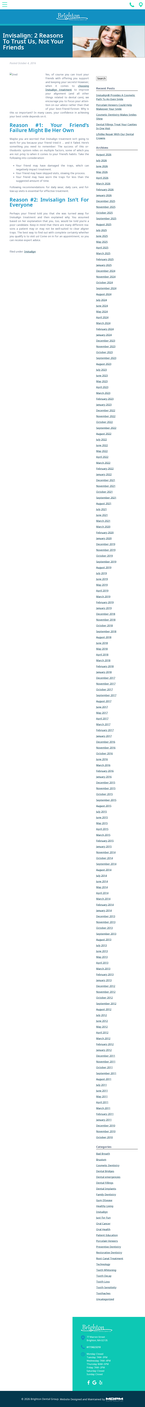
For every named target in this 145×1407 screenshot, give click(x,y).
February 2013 (105, 974)
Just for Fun (103, 1218)
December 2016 (105, 742)
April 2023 (102, 387)
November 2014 (105, 852)
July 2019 (101, 573)
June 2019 (102, 579)
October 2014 (104, 858)
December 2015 (105, 782)
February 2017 (105, 730)
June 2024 (102, 306)
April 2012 (102, 1032)
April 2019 (102, 591)
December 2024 (105, 271)
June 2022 (102, 445)
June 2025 (102, 236)
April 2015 (102, 829)
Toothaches (103, 1293)
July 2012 (101, 1015)
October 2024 (104, 282)
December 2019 (105, 544)
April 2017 (102, 719)
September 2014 (106, 864)
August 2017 (103, 701)
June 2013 (102, 951)
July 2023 (101, 370)
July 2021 (101, 509)
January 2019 (104, 608)
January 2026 (104, 195)
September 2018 (106, 631)
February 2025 (105, 259)
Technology (103, 1264)
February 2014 (105, 905)
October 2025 (104, 213)
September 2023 (106, 358)
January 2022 (104, 474)
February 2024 (105, 329)
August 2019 (103, 567)
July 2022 (101, 439)
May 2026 (102, 172)
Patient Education (107, 1235)
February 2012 (105, 1044)
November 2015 (105, 788)
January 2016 (104, 777)
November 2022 (105, 416)
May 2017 (102, 713)
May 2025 (102, 242)
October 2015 (104, 794)
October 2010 (104, 1137)
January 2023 (104, 405)
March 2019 (103, 596)
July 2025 (101, 230)
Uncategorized (105, 1299)
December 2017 (105, 678)
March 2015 (103, 835)
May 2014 (102, 887)
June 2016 (102, 759)
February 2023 (105, 399)
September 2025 (106, 218)
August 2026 (103, 154)
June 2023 (102, 375)
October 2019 (104, 556)
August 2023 (103, 364)
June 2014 (102, 881)
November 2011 (105, 1062)
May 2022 (102, 451)
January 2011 (104, 1120)
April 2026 (102, 178)
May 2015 (102, 823)
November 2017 (105, 684)
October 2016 (104, 753)
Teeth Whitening (106, 1270)
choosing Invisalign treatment (67, 88)
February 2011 (105, 1114)
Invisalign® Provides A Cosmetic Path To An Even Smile (115, 97)
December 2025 (105, 201)
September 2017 (106, 695)
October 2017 (104, 689)
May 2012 (102, 1027)
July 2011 (101, 1085)
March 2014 (103, 899)
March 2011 (103, 1108)
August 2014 (103, 870)
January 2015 (104, 846)
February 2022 (105, 468)
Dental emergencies (108, 1177)
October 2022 (104, 422)
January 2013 (104, 980)
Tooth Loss (103, 1282)
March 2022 (103, 463)
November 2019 (105, 550)
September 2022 (106, 428)
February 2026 (105, 189)
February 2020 (105, 532)
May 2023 (102, 381)
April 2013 (102, 963)
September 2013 (106, 934)
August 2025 (103, 224)
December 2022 (105, 410)
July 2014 (101, 875)
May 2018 (102, 649)
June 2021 (102, 515)
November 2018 (105, 620)
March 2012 (103, 1038)
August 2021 (103, 503)
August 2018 (103, 637)
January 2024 (104, 335)
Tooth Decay (103, 1276)
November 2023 (105, 346)
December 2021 (105, 480)
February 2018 (105, 666)
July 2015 (101, 812)
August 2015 (103, 806)
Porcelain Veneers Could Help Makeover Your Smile (114, 107)
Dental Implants (106, 1189)
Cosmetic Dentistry (107, 1165)
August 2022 (103, 434)
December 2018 (105, 614)
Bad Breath (103, 1154)
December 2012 (105, 986)
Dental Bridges (105, 1171)
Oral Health (103, 1229)
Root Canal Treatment (109, 1258)
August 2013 (103, 939)
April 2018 (102, 655)
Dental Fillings (104, 1183)
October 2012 (104, 998)
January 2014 (104, 910)
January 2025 (104, 265)
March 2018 (103, 660)
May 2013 (102, 957)
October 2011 (104, 1067)
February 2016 (105, 771)
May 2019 (102, 585)
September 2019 (106, 561)
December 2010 (105, 1126)
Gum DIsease (104, 1200)
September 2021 (106, 498)
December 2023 (105, 341)
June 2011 (102, 1091)
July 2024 (101, 300)
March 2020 (103, 527)
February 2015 (105, 841)
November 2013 (105, 922)
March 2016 (103, 765)
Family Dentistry (106, 1194)
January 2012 (104, 1050)
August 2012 (103, 1009)
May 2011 (102, 1096)
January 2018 (104, 672)
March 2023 (103, 393)
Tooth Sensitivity (106, 1287)
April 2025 (102, 248)
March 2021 (103, 521)
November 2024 (105, 277)
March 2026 (103, 184)
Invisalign (30, 251)
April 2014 (102, 893)
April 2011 (102, 1102)
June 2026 (102, 166)
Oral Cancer (103, 1223)
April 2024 (102, 317)
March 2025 (103, 253)
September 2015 (106, 800)
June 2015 (102, 817)
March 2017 (103, 724)
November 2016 (105, 748)
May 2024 (102, 312)
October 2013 (104, 928)
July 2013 (101, 945)
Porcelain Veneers (107, 1241)
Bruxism (101, 1159)
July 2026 (101, 160)
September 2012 (106, 1003)
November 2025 (105, 207)
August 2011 (103, 1079)
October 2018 (104, 625)
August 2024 (103, 294)
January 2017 (104, 736)
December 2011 (105, 1056)
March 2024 (103, 323)
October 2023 (104, 352)
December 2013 (105, 916)
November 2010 (105, 1131)
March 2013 (103, 968)
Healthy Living (104, 1206)
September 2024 (106, 288)
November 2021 (105, 486)
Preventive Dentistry (108, 1247)
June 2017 (102, 707)
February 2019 (105, 602)
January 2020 (104, 538)
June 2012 (102, 1021)
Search (101, 78)
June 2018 (102, 643)
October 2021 (104, 492)
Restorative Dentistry (109, 1252)
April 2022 (102, 457)
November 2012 (105, 992)
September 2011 (106, 1073)
